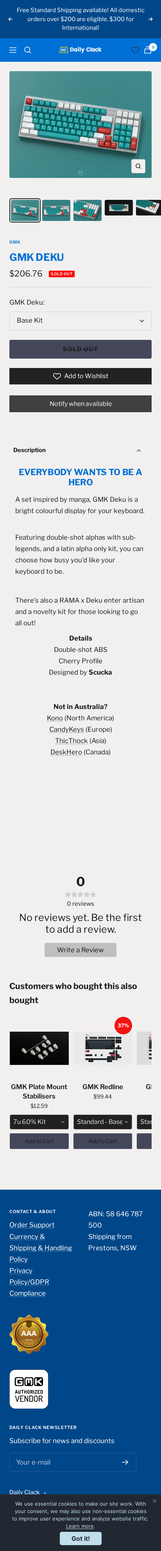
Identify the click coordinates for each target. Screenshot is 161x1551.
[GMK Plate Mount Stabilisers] (39, 1048)
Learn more (80, 1526)
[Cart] (148, 50)
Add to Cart (39, 1141)
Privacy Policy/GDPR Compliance (29, 1282)
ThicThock (71, 741)
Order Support (32, 1225)
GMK (15, 242)
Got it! (81, 1538)
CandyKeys (66, 729)
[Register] (125, 1462)
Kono (55, 718)
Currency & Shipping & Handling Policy (40, 1248)
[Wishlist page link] (135, 50)
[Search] (27, 50)
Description (29, 450)
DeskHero (66, 752)
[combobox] (39, 1122)
